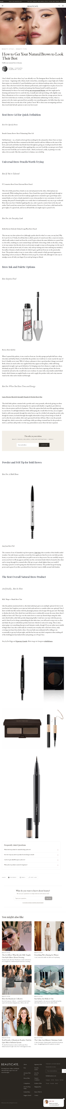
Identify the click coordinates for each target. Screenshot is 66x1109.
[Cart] (62, 5)
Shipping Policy (37, 1087)
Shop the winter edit (12, 1)
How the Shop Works (27, 1087)
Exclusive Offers (38, 1083)
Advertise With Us (27, 1073)
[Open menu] (2, 6)
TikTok (52, 1080)
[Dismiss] (64, 1099)
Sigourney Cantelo (21, 641)
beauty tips (21, 49)
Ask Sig (48, 898)
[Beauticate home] (33, 6)
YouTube (61, 1080)
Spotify (56, 1083)
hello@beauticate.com (51, 1076)
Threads (47, 1083)
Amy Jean (37, 553)
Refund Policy (27, 1092)
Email (23, 877)
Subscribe (44, 444)
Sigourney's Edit (38, 1064)
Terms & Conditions (36, 1079)
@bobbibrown (48, 641)
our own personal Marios (37, 90)
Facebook (52, 1083)
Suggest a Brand (27, 1095)
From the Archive (36, 1068)
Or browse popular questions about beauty (33, 902)
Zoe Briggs (11, 68)
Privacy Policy (27, 1078)
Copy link (34, 877)
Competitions (27, 1083)
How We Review (36, 1073)
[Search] (59, 6)
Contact (36, 1095)
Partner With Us (38, 1092)
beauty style (8, 49)
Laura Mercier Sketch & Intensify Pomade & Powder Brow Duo (22, 397)
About (25, 1064)
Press (25, 1068)
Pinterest (13, 877)
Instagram (48, 1080)
